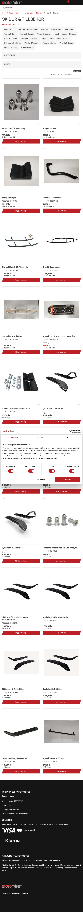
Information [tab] (41, 437)
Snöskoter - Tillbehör (33, 13)
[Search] (81, 7)
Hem (4, 13)
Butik (11, 13)
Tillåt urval (41, 479)
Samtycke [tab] (14, 437)
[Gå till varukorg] (67, 2)
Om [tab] (68, 437)
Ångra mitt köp (8, 796)
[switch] (31, 471)
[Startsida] (12, 2)
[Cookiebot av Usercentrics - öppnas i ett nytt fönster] (71, 431)
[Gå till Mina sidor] (71, 2)
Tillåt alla (67, 479)
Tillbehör (18, 13)
